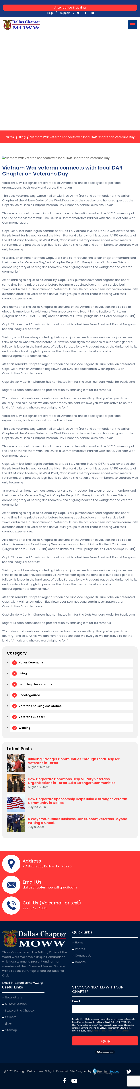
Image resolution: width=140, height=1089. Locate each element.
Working (24, 728)
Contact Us (83, 955)
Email (76, 1001)
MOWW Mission (16, 1004)
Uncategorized (29, 695)
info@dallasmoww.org (27, 983)
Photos (80, 949)
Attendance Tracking (70, 7)
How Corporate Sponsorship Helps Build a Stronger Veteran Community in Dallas (77, 801)
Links (8, 1023)
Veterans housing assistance (40, 706)
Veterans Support (32, 717)
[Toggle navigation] (132, 24)
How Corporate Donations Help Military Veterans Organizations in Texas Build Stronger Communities (71, 781)
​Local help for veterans (35, 684)
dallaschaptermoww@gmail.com (50, 887)
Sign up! (105, 1041)
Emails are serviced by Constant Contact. (110, 1030)
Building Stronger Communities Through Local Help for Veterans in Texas (74, 761)
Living (23, 673)
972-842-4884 (35, 908)
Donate (80, 962)
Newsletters (13, 997)
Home (10, 137)
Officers (10, 1017)
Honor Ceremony (31, 662)
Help (50, 13)
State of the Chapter (20, 1010)
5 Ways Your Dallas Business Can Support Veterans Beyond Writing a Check (77, 821)
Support (65, 13)
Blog (22, 137)
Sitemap (11, 1030)
